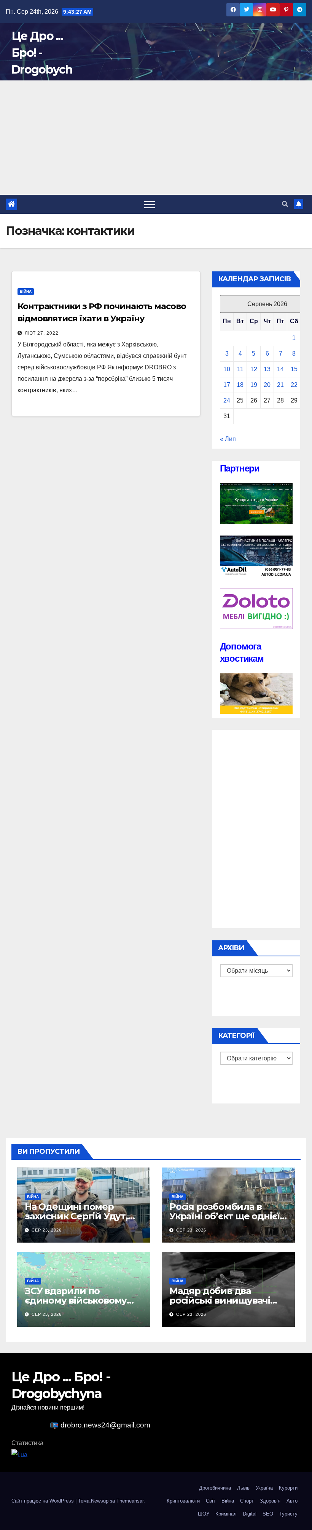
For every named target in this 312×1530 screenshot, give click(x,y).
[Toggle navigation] (149, 204)
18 (240, 385)
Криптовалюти (183, 1501)
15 (294, 369)
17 (226, 385)
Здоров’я (270, 1501)
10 (226, 369)
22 (294, 385)
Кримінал (226, 1514)
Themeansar (129, 1501)
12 (253, 369)
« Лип (228, 439)
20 (267, 385)
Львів (243, 1488)
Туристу (288, 1514)
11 (240, 369)
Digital (249, 1514)
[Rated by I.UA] (19, 1454)
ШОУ (203, 1514)
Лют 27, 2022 (42, 333)
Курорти (288, 1488)
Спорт (247, 1501)
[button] (285, 204)
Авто (292, 1501)
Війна (26, 291)
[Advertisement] (156, 137)
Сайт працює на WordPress (43, 1501)
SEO (268, 1514)
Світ (210, 1501)
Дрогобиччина (215, 1488)
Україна (264, 1488)
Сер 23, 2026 (47, 1230)
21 (280, 385)
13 (267, 369)
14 (280, 369)
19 (253, 385)
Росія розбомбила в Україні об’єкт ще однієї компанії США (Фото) (224, 1216)
